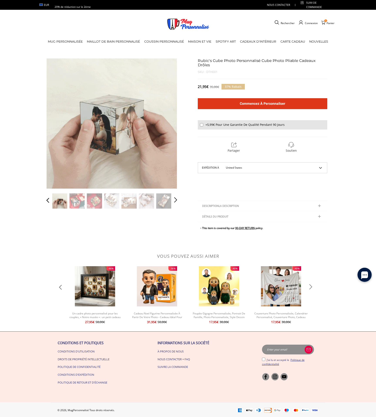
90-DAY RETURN (245, 228)
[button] (56, 123)
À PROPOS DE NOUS (171, 351)
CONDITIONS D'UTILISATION (76, 351)
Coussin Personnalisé (164, 41)
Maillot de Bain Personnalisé (113, 41)
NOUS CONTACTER (278, 5)
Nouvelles (318, 41)
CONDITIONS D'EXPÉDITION (76, 375)
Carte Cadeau (292, 41)
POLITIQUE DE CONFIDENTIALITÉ (79, 367)
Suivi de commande (314, 5)
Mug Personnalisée (65, 41)
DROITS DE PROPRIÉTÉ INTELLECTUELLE (83, 359)
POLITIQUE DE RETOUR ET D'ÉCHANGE (82, 382)
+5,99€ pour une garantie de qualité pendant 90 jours (245, 125)
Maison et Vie (199, 41)
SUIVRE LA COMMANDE (173, 367)
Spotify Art (226, 41)
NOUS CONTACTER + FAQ (174, 359)
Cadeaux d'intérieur (258, 41)
